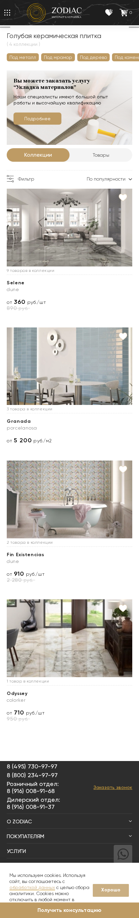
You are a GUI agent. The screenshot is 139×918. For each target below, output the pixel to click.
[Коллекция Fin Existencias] (69, 499)
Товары (101, 155)
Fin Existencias (25, 555)
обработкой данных (32, 887)
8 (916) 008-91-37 (31, 806)
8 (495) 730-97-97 (32, 766)
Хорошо (110, 890)
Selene (16, 283)
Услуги (16, 851)
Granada (19, 421)
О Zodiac (19, 821)
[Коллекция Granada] (69, 366)
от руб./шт (26, 302)
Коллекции (38, 155)
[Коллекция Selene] (69, 227)
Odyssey (17, 693)
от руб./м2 (29, 440)
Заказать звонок (112, 787)
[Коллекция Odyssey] (69, 638)
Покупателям (25, 836)
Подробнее (37, 118)
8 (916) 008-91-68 (31, 790)
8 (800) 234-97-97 (32, 775)
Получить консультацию (69, 910)
